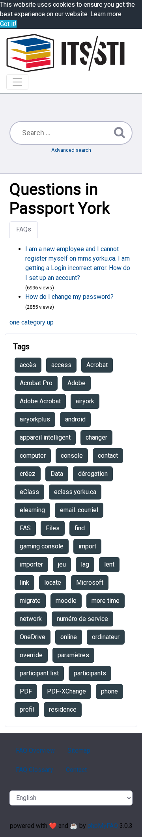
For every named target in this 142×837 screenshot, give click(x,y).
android (75, 419)
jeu (62, 564)
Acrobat (97, 365)
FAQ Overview (35, 750)
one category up (31, 322)
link (24, 582)
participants (90, 673)
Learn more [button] (105, 14)
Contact (76, 770)
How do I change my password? (69, 296)
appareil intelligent (45, 437)
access (61, 365)
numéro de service (82, 619)
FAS (25, 528)
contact (108, 455)
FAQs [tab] (23, 229)
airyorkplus (35, 419)
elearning (32, 510)
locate (52, 582)
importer (31, 564)
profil (27, 709)
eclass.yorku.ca (75, 492)
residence (63, 709)
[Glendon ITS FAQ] (65, 53)
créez (28, 473)
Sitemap (78, 750)
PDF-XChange (66, 691)
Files (53, 528)
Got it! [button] (8, 24)
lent (109, 564)
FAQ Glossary (34, 770)
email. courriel (79, 510)
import (87, 546)
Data (56, 473)
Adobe (76, 383)
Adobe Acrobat (40, 401)
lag (85, 564)
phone (109, 691)
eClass (29, 492)
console (72, 455)
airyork (85, 401)
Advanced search (71, 150)
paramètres (73, 655)
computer (33, 455)
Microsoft (89, 582)
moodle (66, 600)
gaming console (42, 546)
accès (28, 365)
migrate (30, 600)
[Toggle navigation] (17, 82)
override (31, 655)
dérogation (93, 473)
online (68, 637)
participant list (39, 673)
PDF (26, 691)
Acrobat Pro (36, 383)
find (80, 528)
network (31, 619)
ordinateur (106, 637)
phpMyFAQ (103, 826)
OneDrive (32, 637)
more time (106, 600)
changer (96, 437)
